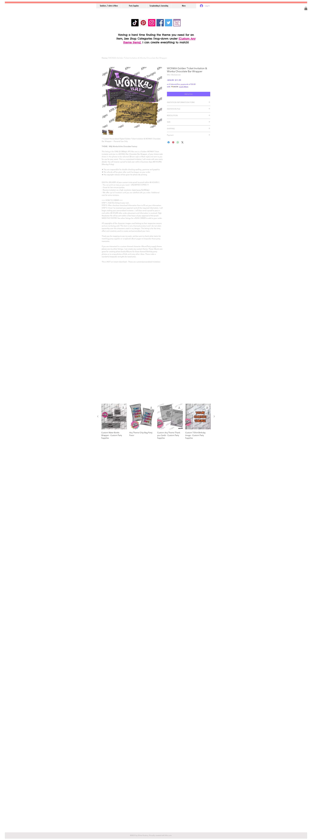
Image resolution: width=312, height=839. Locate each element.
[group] (156, 423)
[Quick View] (114, 416)
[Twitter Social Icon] (168, 22)
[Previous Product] (97, 416)
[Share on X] (182, 142)
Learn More (183, 87)
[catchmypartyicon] (177, 22)
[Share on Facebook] (168, 142)
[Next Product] (214, 416)
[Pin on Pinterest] (173, 142)
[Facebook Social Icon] (160, 22)
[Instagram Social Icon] (151, 22)
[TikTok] (135, 22)
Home (104, 58)
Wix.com (168, 835)
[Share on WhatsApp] (177, 142)
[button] (305, 8)
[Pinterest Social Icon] (143, 22)
